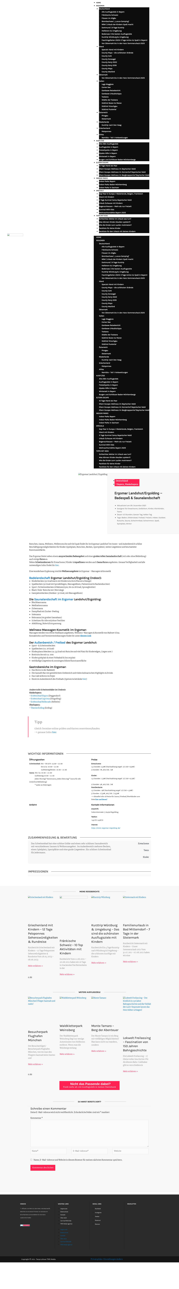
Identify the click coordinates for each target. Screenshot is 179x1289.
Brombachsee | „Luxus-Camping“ (115, 21)
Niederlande (104, 122)
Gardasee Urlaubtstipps (112, 94)
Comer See (106, 87)
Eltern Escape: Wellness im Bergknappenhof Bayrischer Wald (124, 175)
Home (98, 3)
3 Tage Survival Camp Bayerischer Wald (115, 200)
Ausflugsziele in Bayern (108, 147)
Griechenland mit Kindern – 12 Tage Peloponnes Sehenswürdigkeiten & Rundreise (43, 933)
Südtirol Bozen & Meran (112, 103)
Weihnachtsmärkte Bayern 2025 (112, 212)
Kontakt (62, 1215)
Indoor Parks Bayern (107, 181)
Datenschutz (64, 1212)
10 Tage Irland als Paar (108, 166)
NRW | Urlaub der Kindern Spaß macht (117, 24)
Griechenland (104, 128)
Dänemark (103, 75)
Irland (101, 46)
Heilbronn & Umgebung (112, 31)
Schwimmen (148, 521)
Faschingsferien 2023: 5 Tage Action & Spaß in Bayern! (124, 40)
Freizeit (149, 517)
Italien (101, 81)
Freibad (141, 517)
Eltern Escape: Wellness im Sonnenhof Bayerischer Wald (122, 172)
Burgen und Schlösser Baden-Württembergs (117, 159)
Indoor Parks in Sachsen (109, 187)
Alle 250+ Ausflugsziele (108, 144)
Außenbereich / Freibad (49, 642)
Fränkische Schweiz (110, 15)
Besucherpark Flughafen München (38, 1036)
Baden (124, 517)
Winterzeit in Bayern (107, 156)
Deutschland (104, 9)
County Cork (107, 56)
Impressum (63, 1209)
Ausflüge (100, 141)
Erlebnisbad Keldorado (41, 701)
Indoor (155, 517)
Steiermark (106, 119)
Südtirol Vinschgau (109, 106)
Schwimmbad (136, 521)
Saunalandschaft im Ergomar (53, 599)
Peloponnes (106, 131)
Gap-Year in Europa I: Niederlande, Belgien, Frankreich (121, 194)
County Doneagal (109, 59)
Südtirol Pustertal (109, 109)
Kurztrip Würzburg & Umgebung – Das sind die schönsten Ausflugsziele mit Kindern (105, 933)
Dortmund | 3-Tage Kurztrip (113, 27)
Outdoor (162, 517)
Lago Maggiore (107, 84)
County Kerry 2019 (109, 65)
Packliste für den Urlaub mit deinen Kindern (117, 231)
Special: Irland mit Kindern (113, 49)
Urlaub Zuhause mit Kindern (111, 203)
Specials (100, 191)
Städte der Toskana (110, 100)
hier (57, 565)
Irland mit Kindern (106, 197)
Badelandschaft (39, 578)
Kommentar (36, 1118)
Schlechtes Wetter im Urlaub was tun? (115, 219)
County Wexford (108, 72)
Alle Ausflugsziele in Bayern (113, 12)
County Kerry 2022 (109, 62)
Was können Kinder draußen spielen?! (114, 222)
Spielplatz (121, 524)
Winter (129, 524)
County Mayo (107, 68)
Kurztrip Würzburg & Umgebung (115, 37)
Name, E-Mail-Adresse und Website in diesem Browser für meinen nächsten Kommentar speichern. (78, 1160)
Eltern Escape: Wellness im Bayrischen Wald (117, 169)
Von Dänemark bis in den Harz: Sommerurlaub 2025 (123, 43)
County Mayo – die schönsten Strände (117, 53)
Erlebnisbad (133, 517)
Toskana (105, 97)
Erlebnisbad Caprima (40, 698)
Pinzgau (105, 116)
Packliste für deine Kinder (109, 228)
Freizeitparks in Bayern (108, 150)
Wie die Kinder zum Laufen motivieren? (115, 225)
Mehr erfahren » (35, 966)
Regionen (100, 6)
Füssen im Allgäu (109, 18)
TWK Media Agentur (66, 1224)
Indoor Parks (102, 178)
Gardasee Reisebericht (111, 90)
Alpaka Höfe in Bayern (108, 153)
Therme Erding (37, 708)
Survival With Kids (106, 209)
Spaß (157, 521)
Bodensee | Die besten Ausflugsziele (117, 34)
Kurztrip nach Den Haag (111, 125)
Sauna (127, 521)
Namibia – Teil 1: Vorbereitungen (115, 138)
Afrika (101, 134)
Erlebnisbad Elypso (39, 695)
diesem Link (85, 635)
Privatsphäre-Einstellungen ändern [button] (107, 1259)
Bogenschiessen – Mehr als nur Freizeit (115, 206)
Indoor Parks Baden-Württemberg (113, 184)
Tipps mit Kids (102, 216)
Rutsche (120, 521)
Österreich (103, 112)
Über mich (63, 1218)
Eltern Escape (102, 163)
